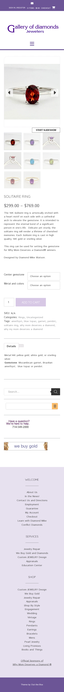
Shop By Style (32, 605)
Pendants (32, 625)
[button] (32, 44)
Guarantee (32, 508)
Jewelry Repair (32, 549)
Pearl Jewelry (32, 642)
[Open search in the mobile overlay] (32, 391)
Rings (21, 317)
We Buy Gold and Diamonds (32, 553)
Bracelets (32, 634)
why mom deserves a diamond (37, 325)
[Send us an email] (32, 3)
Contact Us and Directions (32, 500)
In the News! (32, 496)
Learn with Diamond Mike (32, 521)
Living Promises (32, 646)
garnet (42, 321)
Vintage (32, 617)
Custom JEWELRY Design (32, 557)
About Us (32, 492)
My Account (32, 512)
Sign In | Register (17, 8)
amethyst (16, 321)
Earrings (32, 629)
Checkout (32, 517)
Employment (32, 504)
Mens (32, 638)
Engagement (32, 609)
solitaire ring (11, 325)
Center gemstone (14, 275)
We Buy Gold (32, 594)
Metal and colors (14, 284)
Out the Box (37, 684)
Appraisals (32, 561)
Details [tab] (11, 346)
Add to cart (31, 302)
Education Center (32, 565)
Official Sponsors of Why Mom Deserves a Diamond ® (32, 662)
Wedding (32, 613)
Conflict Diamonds (32, 525)
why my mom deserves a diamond (23, 329)
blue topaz (30, 321)
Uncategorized (34, 317)
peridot (51, 321)
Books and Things (32, 649)
